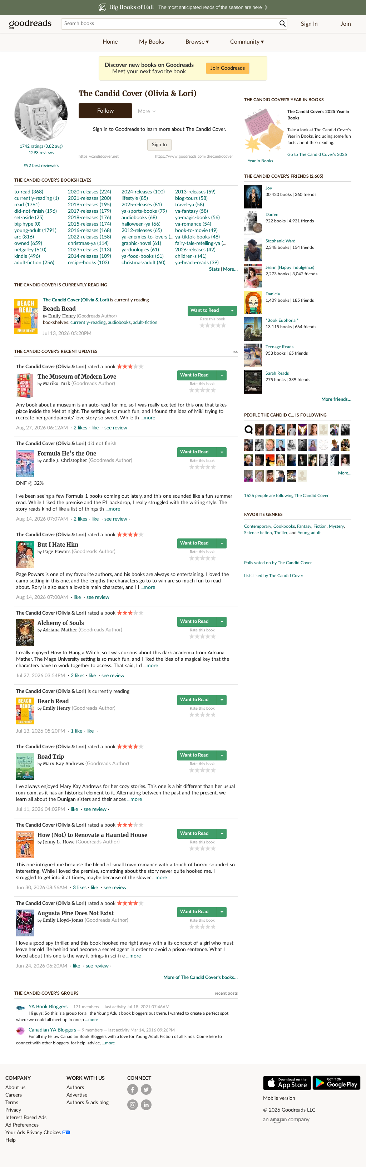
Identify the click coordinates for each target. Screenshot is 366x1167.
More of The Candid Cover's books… (200, 977)
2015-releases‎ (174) (89, 224)
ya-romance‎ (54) (193, 224)
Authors (75, 1087)
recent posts (226, 993)
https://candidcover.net (99, 156)
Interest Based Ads (25, 1117)
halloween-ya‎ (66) (141, 224)
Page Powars (56, 551)
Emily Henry (62, 316)
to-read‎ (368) (28, 191)
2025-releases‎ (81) (142, 204)
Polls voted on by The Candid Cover (278, 563)
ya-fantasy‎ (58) (191, 211)
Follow (105, 111)
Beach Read (59, 308)
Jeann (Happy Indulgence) (290, 267)
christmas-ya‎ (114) (88, 243)
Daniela (273, 294)
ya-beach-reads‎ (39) (197, 262)
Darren (272, 214)
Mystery (336, 526)
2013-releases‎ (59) (195, 191)
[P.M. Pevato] (323, 446)
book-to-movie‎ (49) (196, 230)
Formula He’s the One (67, 453)
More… (230, 269)
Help (10, 1140)
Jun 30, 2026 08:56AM (41, 887)
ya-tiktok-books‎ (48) (197, 237)
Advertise (76, 1095)
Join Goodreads (228, 68)
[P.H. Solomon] (270, 461)
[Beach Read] (26, 332)
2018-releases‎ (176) (89, 217)
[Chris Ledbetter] (291, 461)
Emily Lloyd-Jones (63, 920)
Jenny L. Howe (59, 842)
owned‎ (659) (28, 243)
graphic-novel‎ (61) (141, 243)
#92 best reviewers (41, 165)
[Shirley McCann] (323, 430)
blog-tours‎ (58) (191, 198)
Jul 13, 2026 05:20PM (67, 333)
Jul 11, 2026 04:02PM (40, 809)
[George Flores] (270, 446)
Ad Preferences (22, 1125)
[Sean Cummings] (280, 461)
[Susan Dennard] (280, 446)
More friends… (336, 399)
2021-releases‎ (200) (89, 198)
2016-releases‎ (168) (89, 230)
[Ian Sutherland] (248, 461)
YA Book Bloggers (48, 1006)
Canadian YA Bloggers (52, 1030)
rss (235, 351)
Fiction (320, 526)
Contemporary (257, 526)
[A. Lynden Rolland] (259, 446)
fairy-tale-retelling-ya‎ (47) (202, 243)
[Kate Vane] (270, 476)
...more (147, 417)
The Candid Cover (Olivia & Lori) (76, 300)
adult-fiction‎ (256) (34, 262)
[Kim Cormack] (345, 430)
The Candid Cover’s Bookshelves (53, 180)
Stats (214, 269)
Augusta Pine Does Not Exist (76, 913)
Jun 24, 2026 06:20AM (41, 966)
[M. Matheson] (334, 461)
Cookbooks (284, 526)
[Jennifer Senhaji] (312, 461)
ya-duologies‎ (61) (140, 249)
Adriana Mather (60, 629)
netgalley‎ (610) (30, 249)
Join (346, 24)
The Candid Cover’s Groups (46, 993)
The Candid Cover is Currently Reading (60, 285)
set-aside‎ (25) (29, 217)
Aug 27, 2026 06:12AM (42, 427)
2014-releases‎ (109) (89, 256)
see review (115, 427)
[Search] (283, 23)
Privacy (13, 1110)
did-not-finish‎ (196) (35, 211)
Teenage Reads (279, 347)
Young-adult (309, 533)
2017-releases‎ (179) (89, 211)
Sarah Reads (277, 373)
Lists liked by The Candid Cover (273, 575)
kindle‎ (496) (27, 256)
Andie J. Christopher (65, 460)
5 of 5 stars (223, 325)
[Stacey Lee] (280, 430)
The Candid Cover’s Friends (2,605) (283, 176)
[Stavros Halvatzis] (302, 461)
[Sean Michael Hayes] (302, 446)
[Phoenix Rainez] (302, 430)
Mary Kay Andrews (63, 763)
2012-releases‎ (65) (142, 230)
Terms (11, 1102)
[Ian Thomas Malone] (312, 446)
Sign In (309, 24)
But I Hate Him (58, 544)
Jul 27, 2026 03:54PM (40, 675)
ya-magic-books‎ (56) (197, 217)
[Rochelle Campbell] (270, 430)
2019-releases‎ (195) (89, 204)
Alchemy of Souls (61, 623)
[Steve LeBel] (334, 446)
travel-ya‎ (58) (189, 204)
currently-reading (88, 322)
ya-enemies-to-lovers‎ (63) (149, 237)
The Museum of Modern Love (77, 376)
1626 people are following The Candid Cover (286, 495)
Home (110, 42)
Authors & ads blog (87, 1102)
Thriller (280, 533)
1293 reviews (41, 153)
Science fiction (258, 533)
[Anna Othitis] (259, 461)
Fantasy (304, 526)
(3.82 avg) (53, 146)
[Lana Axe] (259, 476)
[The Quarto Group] (248, 430)
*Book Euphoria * (282, 320)
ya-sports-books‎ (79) (144, 211)
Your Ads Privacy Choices (33, 1132)
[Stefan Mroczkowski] (291, 430)
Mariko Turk (56, 383)
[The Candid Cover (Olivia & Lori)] (41, 140)
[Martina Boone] (259, 430)
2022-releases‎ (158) (89, 237)
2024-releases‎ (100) (143, 191)
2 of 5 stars (207, 325)
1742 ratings (31, 146)
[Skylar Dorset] (248, 476)
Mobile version (279, 1098)
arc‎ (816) (24, 237)
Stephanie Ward (281, 241)
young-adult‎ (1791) (35, 230)
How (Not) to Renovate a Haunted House (92, 835)
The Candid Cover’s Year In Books (284, 100)
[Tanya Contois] (345, 461)
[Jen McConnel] (334, 430)
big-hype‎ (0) (27, 224)
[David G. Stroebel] (302, 476)
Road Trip (51, 756)
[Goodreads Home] (30, 24)
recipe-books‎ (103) (88, 262)
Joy (269, 188)
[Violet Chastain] (323, 461)
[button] (197, 42)
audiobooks (119, 322)
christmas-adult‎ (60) (143, 262)
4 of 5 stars (218, 325)
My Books (151, 42)
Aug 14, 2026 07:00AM (42, 597)
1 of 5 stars (202, 325)
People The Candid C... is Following (285, 415)
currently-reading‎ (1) (36, 198)
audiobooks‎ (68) (139, 217)
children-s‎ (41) (191, 256)
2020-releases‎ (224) (89, 191)
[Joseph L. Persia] (291, 446)
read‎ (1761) (27, 204)
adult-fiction (145, 322)
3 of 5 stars (213, 325)
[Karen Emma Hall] (291, 476)
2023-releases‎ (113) (89, 249)
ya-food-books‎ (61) (143, 256)
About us (15, 1087)
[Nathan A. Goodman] (280, 476)
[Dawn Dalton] (248, 446)
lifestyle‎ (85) (135, 198)
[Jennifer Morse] (345, 446)
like (95, 427)
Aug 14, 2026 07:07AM (42, 519)
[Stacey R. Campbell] (312, 430)
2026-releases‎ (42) (195, 249)
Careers (13, 1095)
